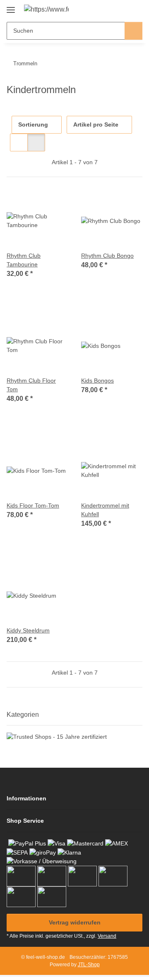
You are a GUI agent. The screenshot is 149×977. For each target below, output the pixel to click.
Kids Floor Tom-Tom (33, 505)
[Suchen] (133, 31)
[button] (110, 9)
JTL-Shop (89, 964)
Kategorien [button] (23, 714)
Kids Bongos (97, 380)
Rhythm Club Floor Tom (31, 385)
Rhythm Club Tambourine (24, 260)
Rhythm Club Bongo (107, 255)
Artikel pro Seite (95, 124)
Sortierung (33, 124)
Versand (107, 936)
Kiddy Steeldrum (28, 630)
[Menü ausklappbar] (11, 7)
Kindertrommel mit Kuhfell (105, 509)
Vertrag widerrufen (75, 922)
